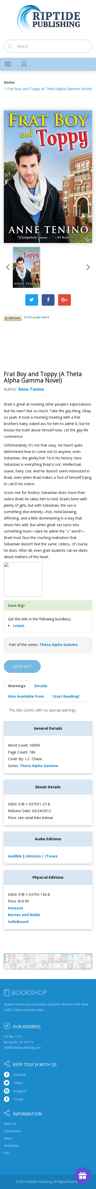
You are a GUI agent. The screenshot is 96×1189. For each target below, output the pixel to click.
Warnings (17, 685)
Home (9, 82)
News (8, 1139)
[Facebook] (48, 300)
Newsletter (11, 1146)
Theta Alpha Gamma (58, 644)
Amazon (34, 856)
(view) (18, 625)
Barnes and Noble (24, 914)
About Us (10, 1124)
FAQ (7, 1153)
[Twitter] (31, 300)
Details (40, 685)
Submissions (12, 1131)
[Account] (24, 64)
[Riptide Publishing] (48, 18)
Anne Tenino (31, 389)
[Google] (64, 300)
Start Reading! (66, 696)
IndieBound (18, 921)
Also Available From (26, 696)
